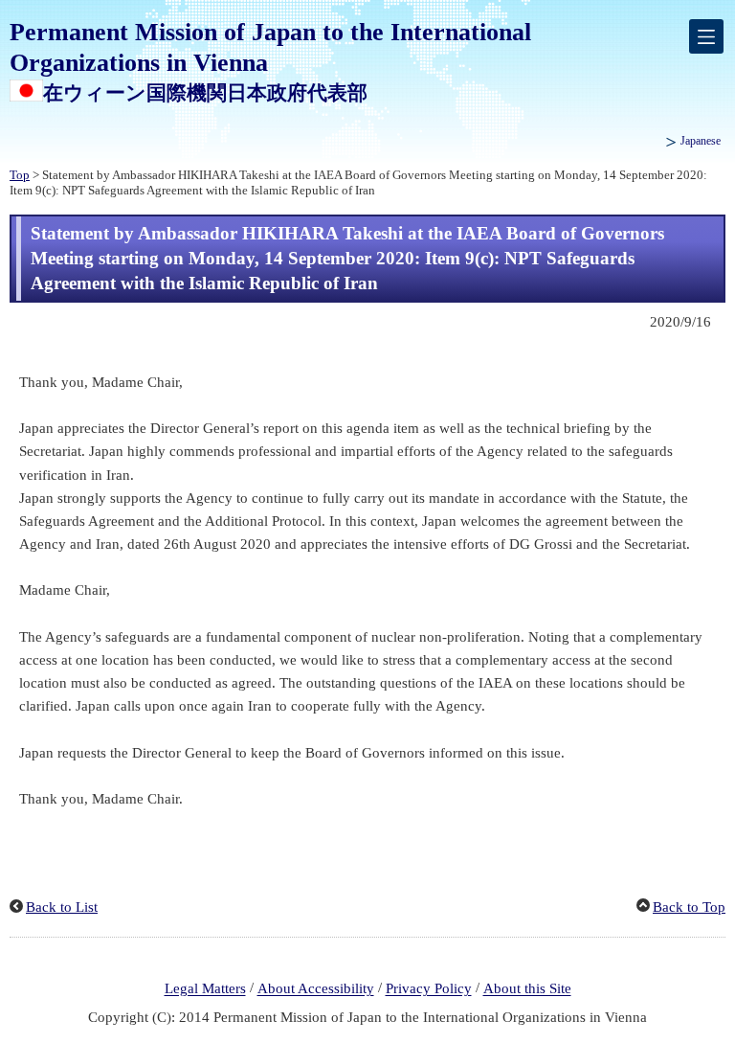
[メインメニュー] (706, 36)
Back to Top (689, 907)
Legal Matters (205, 989)
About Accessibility (315, 989)
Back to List (62, 907)
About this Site (527, 989)
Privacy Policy (429, 989)
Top (20, 175)
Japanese (700, 140)
